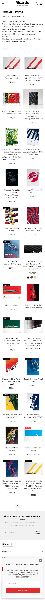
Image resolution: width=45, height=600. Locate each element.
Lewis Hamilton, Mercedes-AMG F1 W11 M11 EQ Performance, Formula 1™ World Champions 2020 (33, 343)
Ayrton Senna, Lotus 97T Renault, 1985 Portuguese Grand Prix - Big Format (33, 265)
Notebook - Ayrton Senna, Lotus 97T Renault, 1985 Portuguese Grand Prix (33, 115)
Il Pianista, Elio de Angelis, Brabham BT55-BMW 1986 (33, 151)
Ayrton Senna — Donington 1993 (11, 77)
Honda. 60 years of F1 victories (33, 191)
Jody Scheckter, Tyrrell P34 (33, 380)
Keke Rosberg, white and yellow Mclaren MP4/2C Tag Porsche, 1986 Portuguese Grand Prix (33, 486)
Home (4, 17)
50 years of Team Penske (12, 449)
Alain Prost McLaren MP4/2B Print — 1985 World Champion (33, 78)
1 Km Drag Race (11, 305)
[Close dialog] (40, 560)
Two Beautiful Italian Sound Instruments (33, 306)
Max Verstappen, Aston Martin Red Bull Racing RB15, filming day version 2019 (11, 484)
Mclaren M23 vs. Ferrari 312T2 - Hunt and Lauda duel (11, 381)
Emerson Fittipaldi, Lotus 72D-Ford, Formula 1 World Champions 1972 (12, 194)
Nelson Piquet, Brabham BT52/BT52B (33, 416)
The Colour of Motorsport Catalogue (12, 262)
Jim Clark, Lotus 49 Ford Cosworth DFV (12, 416)
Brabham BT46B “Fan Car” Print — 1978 (33, 229)
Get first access (23, 590)
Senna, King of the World (11, 229)
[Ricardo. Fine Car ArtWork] (22, 3)
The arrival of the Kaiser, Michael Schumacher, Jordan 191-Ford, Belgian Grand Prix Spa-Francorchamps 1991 (11, 154)
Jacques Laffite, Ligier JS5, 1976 (33, 449)
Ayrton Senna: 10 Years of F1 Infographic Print (11, 112)
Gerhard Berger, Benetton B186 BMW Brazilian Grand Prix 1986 (12, 342)
